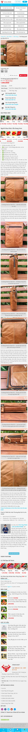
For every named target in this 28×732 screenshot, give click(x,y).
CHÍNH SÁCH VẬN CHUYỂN (8, 701)
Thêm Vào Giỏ (14, 75)
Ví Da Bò (7, 16)
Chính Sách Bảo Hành (11, 95)
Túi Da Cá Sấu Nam (7, 13)
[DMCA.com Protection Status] (5, 720)
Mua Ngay (23, 75)
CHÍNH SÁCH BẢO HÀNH (8, 698)
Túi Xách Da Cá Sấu (7, 8)
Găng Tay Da (21, 26)
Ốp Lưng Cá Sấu (21, 29)
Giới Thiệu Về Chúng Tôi (7, 691)
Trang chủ (3, 36)
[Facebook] (5, 709)
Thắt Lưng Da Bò (7, 22)
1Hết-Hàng (15, 36)
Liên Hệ (4, 688)
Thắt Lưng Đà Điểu (20, 22)
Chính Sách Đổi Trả (10, 99)
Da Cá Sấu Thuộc (7, 29)
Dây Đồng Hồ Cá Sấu (7, 32)
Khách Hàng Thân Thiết (7, 703)
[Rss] (2, 709)
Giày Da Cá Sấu (7, 26)
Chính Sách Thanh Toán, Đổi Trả (9, 693)
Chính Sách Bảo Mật (10, 109)
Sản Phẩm (18, 1)
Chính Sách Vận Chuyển (11, 104)
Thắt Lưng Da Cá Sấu (21, 19)
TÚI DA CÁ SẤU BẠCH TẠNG (21, 8)
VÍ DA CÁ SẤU (21, 16)
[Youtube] (12, 709)
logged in (9, 586)
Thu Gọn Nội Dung (14, 553)
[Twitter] (8, 709)
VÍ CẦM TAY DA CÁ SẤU (7, 19)
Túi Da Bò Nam (20, 13)
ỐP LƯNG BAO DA (21, 32)
